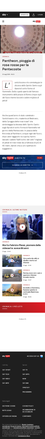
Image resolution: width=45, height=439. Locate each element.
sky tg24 (5, 374)
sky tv (24, 370)
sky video (6, 379)
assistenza (30, 428)
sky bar (25, 383)
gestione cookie (8, 406)
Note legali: (6, 401)
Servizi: (24, 365)
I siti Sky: (5, 365)
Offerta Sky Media (9, 416)
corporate (26, 416)
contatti (37, 428)
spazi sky (26, 387)
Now (24, 379)
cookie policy (28, 406)
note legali (6, 410)
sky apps (26, 374)
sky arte (5, 383)
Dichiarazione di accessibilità (28, 411)
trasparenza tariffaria (19, 428)
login (40, 15)
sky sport (6, 370)
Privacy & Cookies (15, 426)
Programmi (27, 392)
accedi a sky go (33, 356)
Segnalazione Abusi (24, 436)
